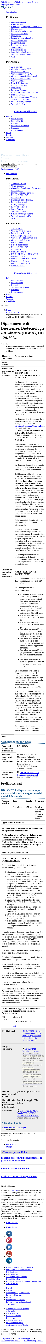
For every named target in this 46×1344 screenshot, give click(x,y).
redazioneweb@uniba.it (33, 1341)
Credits (9, 1290)
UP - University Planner (21, 102)
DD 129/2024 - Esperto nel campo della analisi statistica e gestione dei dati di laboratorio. (32, 1034)
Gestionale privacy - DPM (21, 74)
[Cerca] (36, 164)
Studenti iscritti (17, 121)
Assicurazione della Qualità (17, 1325)
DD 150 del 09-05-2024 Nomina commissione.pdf (28, 773)
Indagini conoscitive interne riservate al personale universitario (21, 1159)
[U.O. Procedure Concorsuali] (18, 153)
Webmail (9, 137)
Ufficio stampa (12, 1272)
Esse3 (8, 133)
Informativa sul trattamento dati (18, 1302)
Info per (9, 116)
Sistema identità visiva (20, 99)
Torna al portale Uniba (15, 1152)
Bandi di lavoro (12, 312)
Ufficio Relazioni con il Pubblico (19, 1267)
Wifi (13, 57)
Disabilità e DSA (13, 1279)
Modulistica (16, 36)
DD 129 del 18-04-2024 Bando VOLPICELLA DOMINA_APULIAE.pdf (28, 1113)
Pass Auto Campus (18, 90)
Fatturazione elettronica (15, 1300)
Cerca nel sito (6, 164)
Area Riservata (12, 1283)
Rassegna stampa (18, 43)
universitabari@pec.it (24, 1338)
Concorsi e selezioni (14, 1320)
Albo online (11, 1311)
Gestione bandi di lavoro (21, 78)
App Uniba (10, 140)
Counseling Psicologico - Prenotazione (26, 26)
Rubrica (9, 135)
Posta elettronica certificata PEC (19, 1270)
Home (8, 310)
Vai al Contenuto (8, 2)
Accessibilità (24, 1293)
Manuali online (17, 29)
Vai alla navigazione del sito (26, 2)
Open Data (10, 1288)
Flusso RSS (11, 1144)
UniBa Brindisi (12, 1223)
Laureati (14, 123)
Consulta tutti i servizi (25, 111)
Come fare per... (17, 24)
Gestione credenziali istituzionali (24, 76)
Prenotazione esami (19, 40)
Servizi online (11, 12)
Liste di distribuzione (19, 83)
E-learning (10, 1297)
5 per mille (10, 1304)
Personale (15, 128)
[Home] (21, 161)
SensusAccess (17, 47)
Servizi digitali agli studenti (22, 52)
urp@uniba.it (6, 1338)
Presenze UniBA (18, 95)
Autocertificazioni (18, 22)
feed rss (15, 1190)
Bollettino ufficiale (13, 1316)
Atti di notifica (12, 1313)
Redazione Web (12, 1274)
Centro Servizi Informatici (16, 1277)
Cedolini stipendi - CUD (21, 69)
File (14, 1026)
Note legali (18, 1295)
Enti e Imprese (17, 130)
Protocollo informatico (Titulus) (24, 97)
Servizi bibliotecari (18, 50)
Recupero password (19, 45)
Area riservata (16, 67)
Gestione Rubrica (18, 81)
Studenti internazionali (20, 126)
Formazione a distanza (20, 71)
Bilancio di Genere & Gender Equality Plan (23, 1281)
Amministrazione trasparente (17, 1309)
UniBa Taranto (12, 1227)
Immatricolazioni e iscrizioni (22, 31)
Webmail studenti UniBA (21, 54)
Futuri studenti (17, 119)
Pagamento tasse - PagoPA (22, 38)
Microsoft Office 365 (19, 33)
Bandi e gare (11, 1318)
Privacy (9, 1295)
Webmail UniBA (18, 104)
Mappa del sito (12, 1293)
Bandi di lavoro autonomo (15, 1168)
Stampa (9, 1147)
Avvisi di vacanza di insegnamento (19, 1176)
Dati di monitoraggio (14, 1323)
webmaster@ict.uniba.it (10, 1341)
